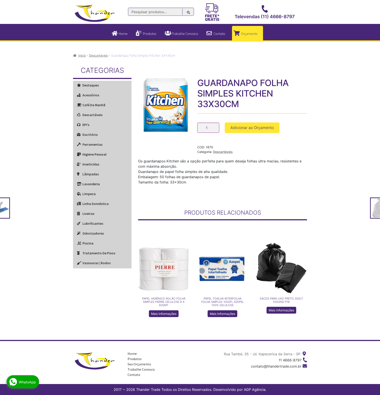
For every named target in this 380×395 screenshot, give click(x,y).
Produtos (149, 33)
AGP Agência (254, 389)
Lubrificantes (92, 223)
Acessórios (90, 95)
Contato (219, 33)
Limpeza (89, 194)
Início (82, 55)
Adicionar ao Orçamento (252, 127)
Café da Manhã (93, 105)
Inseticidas (90, 164)
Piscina (87, 243)
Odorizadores (93, 233)
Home (123, 33)
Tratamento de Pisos (98, 253)
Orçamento (249, 33)
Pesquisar (191, 13)
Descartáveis (98, 55)
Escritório (90, 134)
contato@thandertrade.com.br (276, 366)
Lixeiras (88, 213)
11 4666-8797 (290, 360)
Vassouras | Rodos (96, 263)
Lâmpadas (90, 174)
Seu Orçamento (139, 364)
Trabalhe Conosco (185, 33)
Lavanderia (91, 184)
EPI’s (85, 124)
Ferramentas (92, 144)
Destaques (90, 85)
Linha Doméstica (95, 203)
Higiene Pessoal (94, 154)
